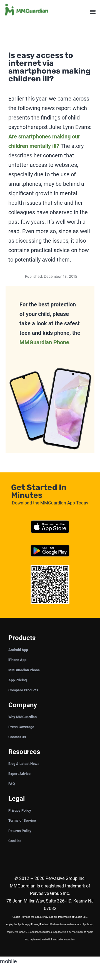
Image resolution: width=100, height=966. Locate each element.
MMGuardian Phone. (45, 342)
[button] (92, 11)
